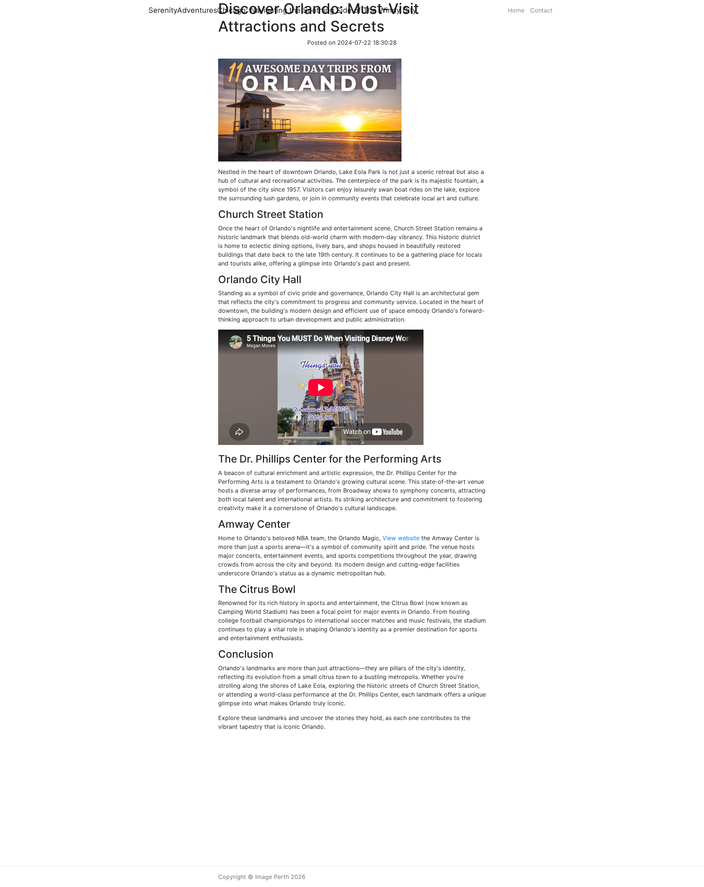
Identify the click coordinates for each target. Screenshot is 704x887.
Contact (541, 10)
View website (400, 538)
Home (516, 10)
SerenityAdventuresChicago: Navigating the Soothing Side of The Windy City (282, 10)
